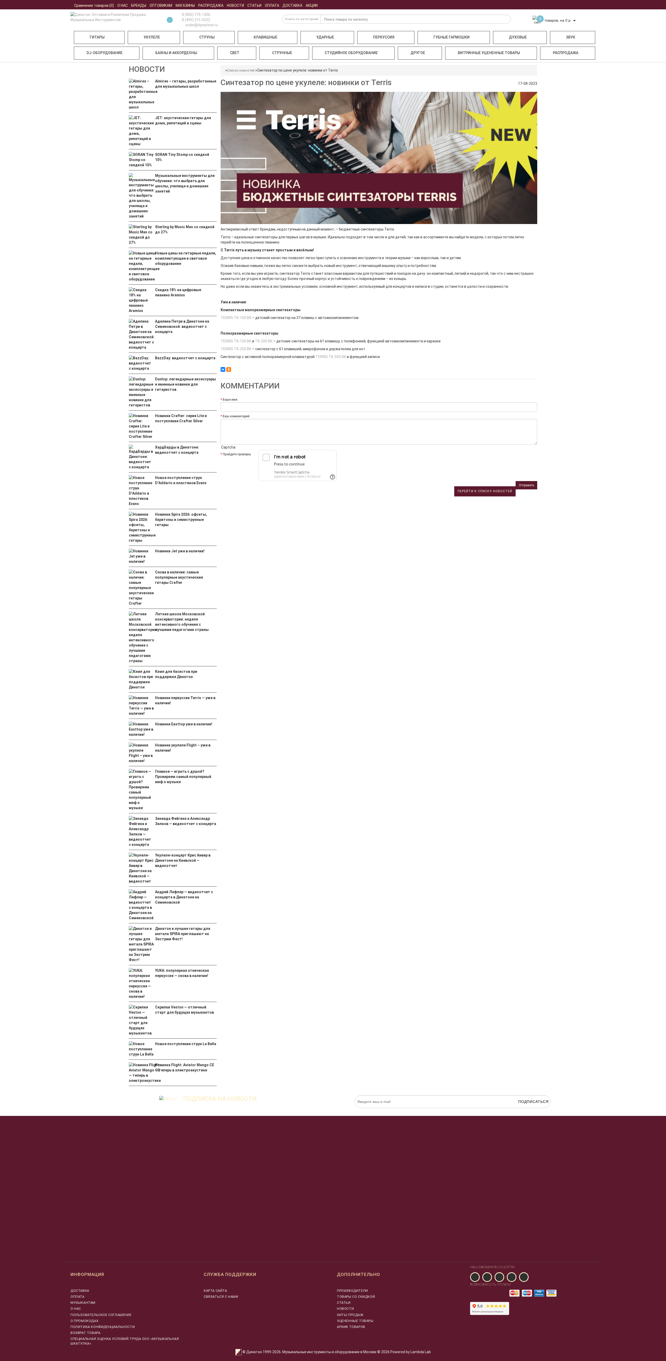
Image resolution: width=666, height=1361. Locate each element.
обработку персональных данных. (526, 1111)
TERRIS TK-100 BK (236, 318)
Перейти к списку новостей (485, 491)
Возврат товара (85, 1333)
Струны (207, 37)
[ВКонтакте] (223, 369)
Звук (570, 37)
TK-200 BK (263, 341)
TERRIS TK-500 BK (330, 357)
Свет (234, 53)
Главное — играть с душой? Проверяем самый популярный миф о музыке (183, 776)
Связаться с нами (221, 1297)
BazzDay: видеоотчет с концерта (185, 358)
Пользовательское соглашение (101, 1315)
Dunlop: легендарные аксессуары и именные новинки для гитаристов (185, 384)
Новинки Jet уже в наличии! (179, 551)
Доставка (80, 1291)
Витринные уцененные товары (489, 53)
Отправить (526, 485)
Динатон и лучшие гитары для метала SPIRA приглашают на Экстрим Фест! (182, 933)
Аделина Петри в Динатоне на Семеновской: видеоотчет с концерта (182, 326)
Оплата (78, 1297)
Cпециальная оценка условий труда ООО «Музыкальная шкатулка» (125, 1341)
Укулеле (152, 37)
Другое (418, 53)
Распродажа (565, 53)
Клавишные (265, 37)
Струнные (282, 53)
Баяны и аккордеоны (176, 53)
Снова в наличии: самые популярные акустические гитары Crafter (179, 577)
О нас (76, 1309)
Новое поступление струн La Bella (185, 1044)
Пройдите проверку (237, 454)
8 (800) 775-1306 (196, 14)
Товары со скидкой (356, 1297)
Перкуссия (383, 37)
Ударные (325, 37)
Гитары (97, 37)
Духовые (518, 37)
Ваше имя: (230, 399)
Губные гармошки (451, 37)
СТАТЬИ (344, 1303)
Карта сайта (215, 1291)
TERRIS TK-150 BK (236, 341)
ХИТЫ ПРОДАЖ (350, 1315)
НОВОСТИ (345, 1309)
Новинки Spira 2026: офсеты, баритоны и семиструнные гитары (181, 519)
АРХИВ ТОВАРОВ (351, 1327)
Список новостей (240, 70)
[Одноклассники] (228, 369)
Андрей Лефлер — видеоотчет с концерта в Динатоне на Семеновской (184, 897)
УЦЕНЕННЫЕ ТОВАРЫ (355, 1321)
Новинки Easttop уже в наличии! (183, 724)
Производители (352, 1291)
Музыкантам (83, 1303)
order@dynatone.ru (201, 25)
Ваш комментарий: (236, 416)
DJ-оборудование (105, 53)
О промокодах (84, 1321)
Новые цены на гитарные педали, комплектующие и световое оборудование (185, 258)
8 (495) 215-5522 (196, 20)
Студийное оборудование (351, 53)
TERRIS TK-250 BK (236, 349)
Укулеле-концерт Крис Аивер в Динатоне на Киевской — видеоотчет (182, 860)
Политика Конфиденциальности (103, 1327)
